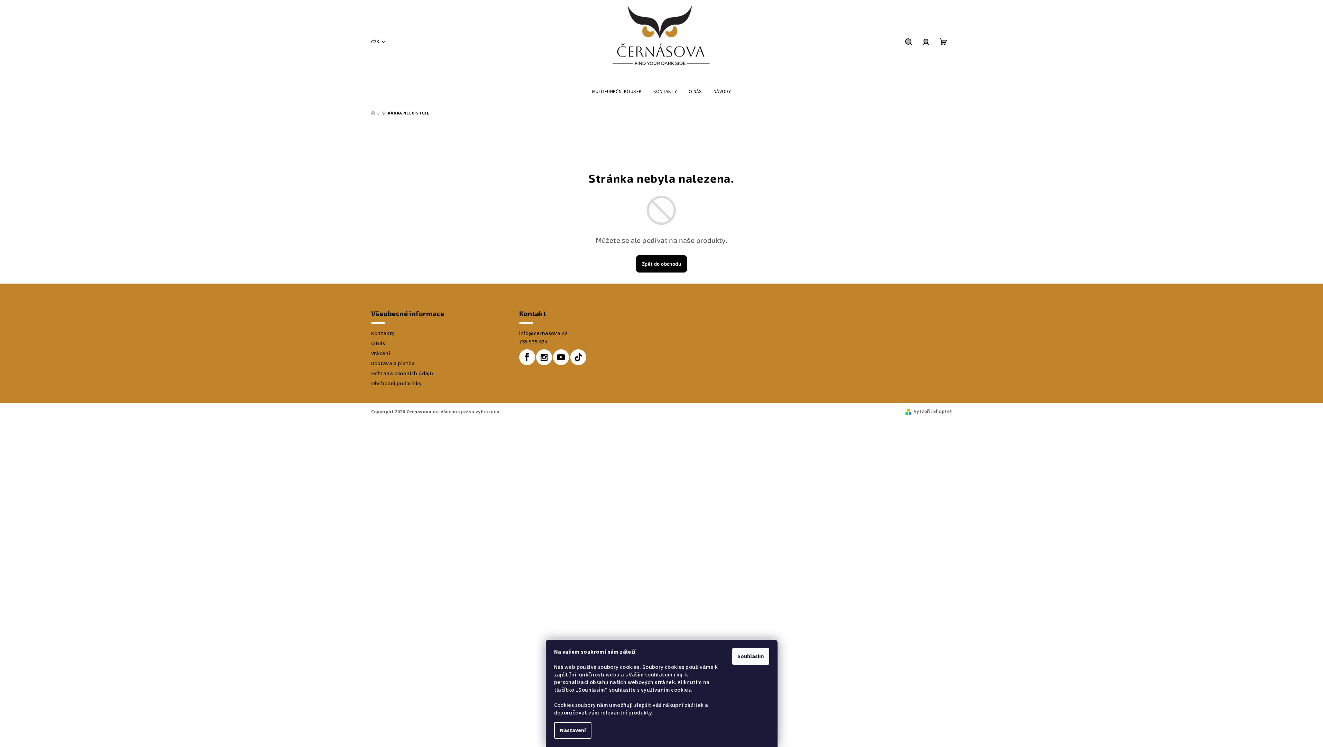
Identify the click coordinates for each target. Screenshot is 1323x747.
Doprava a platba (393, 363)
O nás (378, 343)
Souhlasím (750, 656)
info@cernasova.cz (543, 333)
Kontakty (383, 333)
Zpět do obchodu (661, 264)
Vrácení (381, 353)
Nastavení (573, 730)
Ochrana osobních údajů (402, 373)
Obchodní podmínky (396, 383)
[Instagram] (544, 357)
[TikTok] (578, 357)
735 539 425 (533, 341)
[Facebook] (527, 357)
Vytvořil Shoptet (933, 411)
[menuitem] (617, 92)
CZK (375, 41)
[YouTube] (561, 357)
